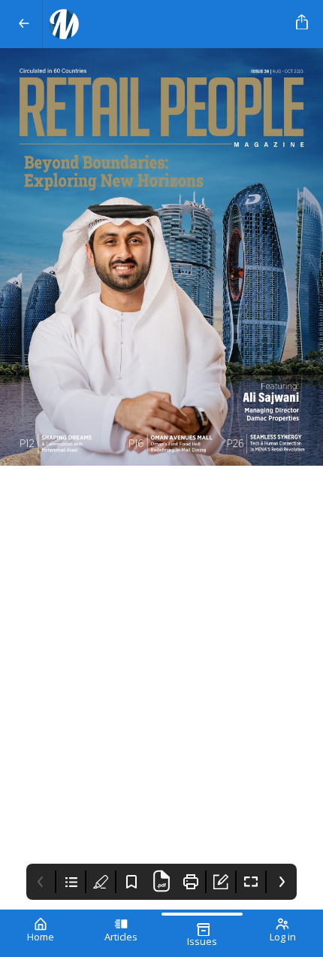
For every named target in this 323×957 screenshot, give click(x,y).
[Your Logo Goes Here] (166, 24)
